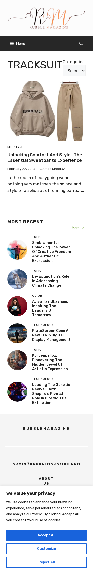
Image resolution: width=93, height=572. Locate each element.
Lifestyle (15, 147)
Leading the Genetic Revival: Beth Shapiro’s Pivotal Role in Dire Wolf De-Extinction (51, 393)
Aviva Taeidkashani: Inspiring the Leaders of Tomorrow (50, 308)
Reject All (46, 562)
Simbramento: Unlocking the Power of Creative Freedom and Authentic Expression (51, 251)
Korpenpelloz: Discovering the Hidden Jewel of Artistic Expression (50, 362)
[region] (46, 529)
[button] (81, 43)
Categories (74, 61)
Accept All (46, 535)
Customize (46, 549)
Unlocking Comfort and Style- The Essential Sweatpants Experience (44, 157)
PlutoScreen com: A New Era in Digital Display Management (51, 335)
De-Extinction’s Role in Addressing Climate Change (50, 281)
